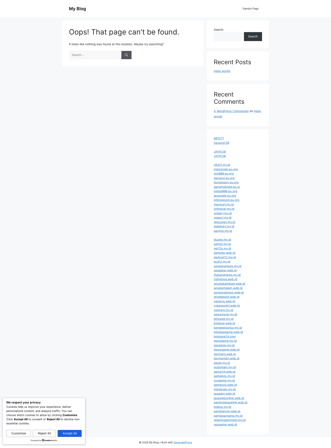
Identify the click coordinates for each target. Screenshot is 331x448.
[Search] (126, 55)
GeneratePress (183, 442)
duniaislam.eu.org (226, 182)
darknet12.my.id (225, 257)
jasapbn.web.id (224, 393)
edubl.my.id (222, 363)
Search (218, 29)
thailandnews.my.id (227, 275)
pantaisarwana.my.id (228, 415)
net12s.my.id (222, 248)
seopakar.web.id (225, 270)
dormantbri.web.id (226, 358)
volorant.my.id (223, 310)
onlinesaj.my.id (224, 209)
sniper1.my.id (223, 213)
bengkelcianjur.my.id (228, 327)
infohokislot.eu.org (226, 200)
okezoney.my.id (224, 222)
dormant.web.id (225, 354)
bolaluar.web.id (224, 323)
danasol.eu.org (224, 178)
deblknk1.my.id (224, 226)
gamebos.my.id (224, 376)
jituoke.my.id (222, 239)
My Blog (77, 8)
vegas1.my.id (223, 217)
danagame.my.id (225, 341)
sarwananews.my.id (227, 266)
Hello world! (222, 71)
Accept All (70, 433)
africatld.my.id (223, 319)
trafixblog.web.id (225, 279)
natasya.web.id (224, 301)
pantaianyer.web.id (227, 411)
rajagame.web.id (225, 424)
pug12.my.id (222, 261)
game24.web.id (224, 371)
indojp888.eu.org (225, 191)
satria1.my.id (222, 244)
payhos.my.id (223, 231)
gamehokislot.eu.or (227, 187)
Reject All (44, 433)
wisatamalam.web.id (228, 288)
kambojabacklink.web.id (230, 402)
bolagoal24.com (225, 336)
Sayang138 (221, 143)
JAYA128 (220, 151)
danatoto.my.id (224, 345)
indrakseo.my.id (225, 389)
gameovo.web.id (225, 385)
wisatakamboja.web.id (229, 283)
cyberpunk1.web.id (227, 305)
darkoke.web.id (224, 253)
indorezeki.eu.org (226, 169)
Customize (18, 433)
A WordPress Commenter (231, 111)
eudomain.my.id (225, 367)
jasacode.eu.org (225, 195)
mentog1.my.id (224, 204)
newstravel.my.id (225, 314)
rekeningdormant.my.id (230, 420)
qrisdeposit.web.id (226, 297)
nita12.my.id (222, 165)
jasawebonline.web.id (229, 398)
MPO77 (219, 138)
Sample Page (251, 8)
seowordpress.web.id (229, 292)
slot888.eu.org (224, 173)
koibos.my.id (222, 407)
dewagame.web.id (227, 349)
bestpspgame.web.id (228, 332)
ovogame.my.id (224, 380)
